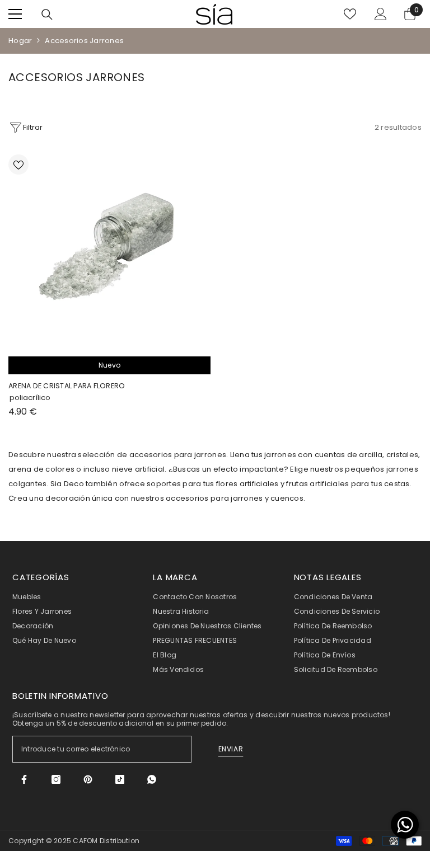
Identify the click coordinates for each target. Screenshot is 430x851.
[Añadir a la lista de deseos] (18, 164)
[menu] (15, 14)
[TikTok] (120, 779)
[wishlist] (350, 14)
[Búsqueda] (47, 14)
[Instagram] (56, 779)
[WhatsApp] (151, 779)
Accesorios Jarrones (84, 40)
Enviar (231, 749)
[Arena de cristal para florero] (109, 250)
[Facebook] (24, 779)
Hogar (20, 40)
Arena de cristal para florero (66, 386)
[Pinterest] (88, 779)
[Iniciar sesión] (381, 14)
